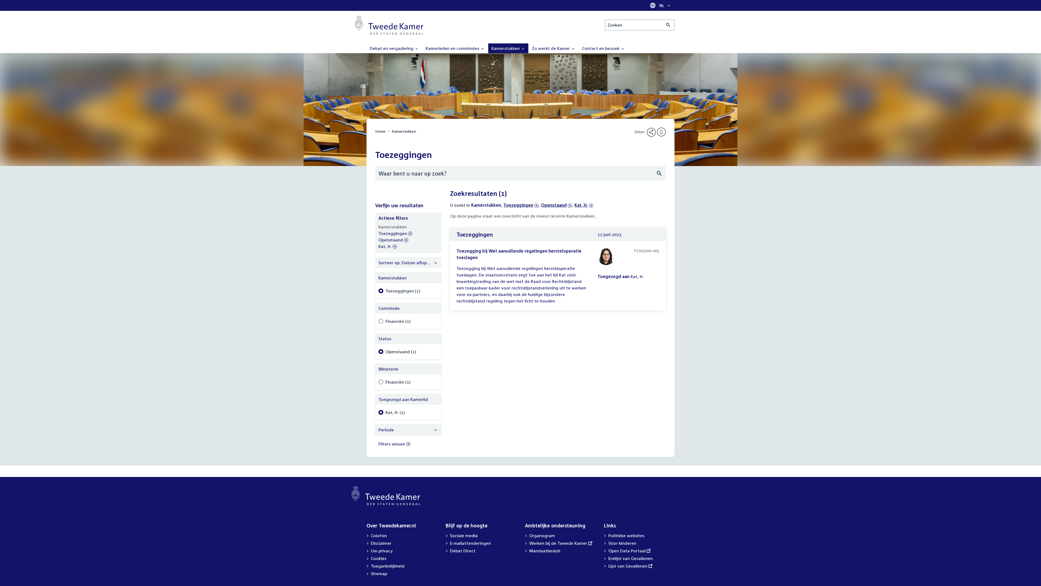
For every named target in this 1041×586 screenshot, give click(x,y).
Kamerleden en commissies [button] (453, 48)
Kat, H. (583, 205)
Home (380, 131)
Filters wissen (391, 444)
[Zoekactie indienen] (668, 25)
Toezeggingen (518, 205)
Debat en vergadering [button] (392, 48)
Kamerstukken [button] (506, 48)
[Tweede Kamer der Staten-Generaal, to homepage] (389, 25)
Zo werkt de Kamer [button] (551, 48)
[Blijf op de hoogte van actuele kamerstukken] (661, 132)
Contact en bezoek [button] (601, 48)
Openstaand (554, 205)
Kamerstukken (404, 131)
